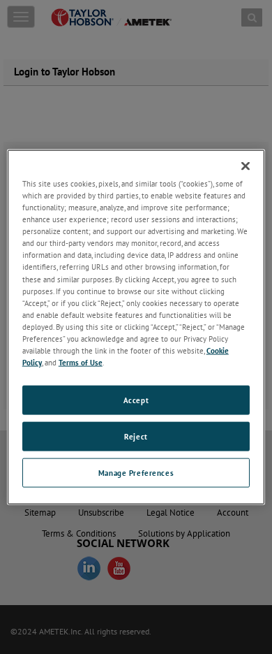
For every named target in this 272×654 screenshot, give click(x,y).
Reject (135, 436)
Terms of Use (81, 362)
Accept (136, 400)
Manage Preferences (136, 472)
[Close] (245, 166)
